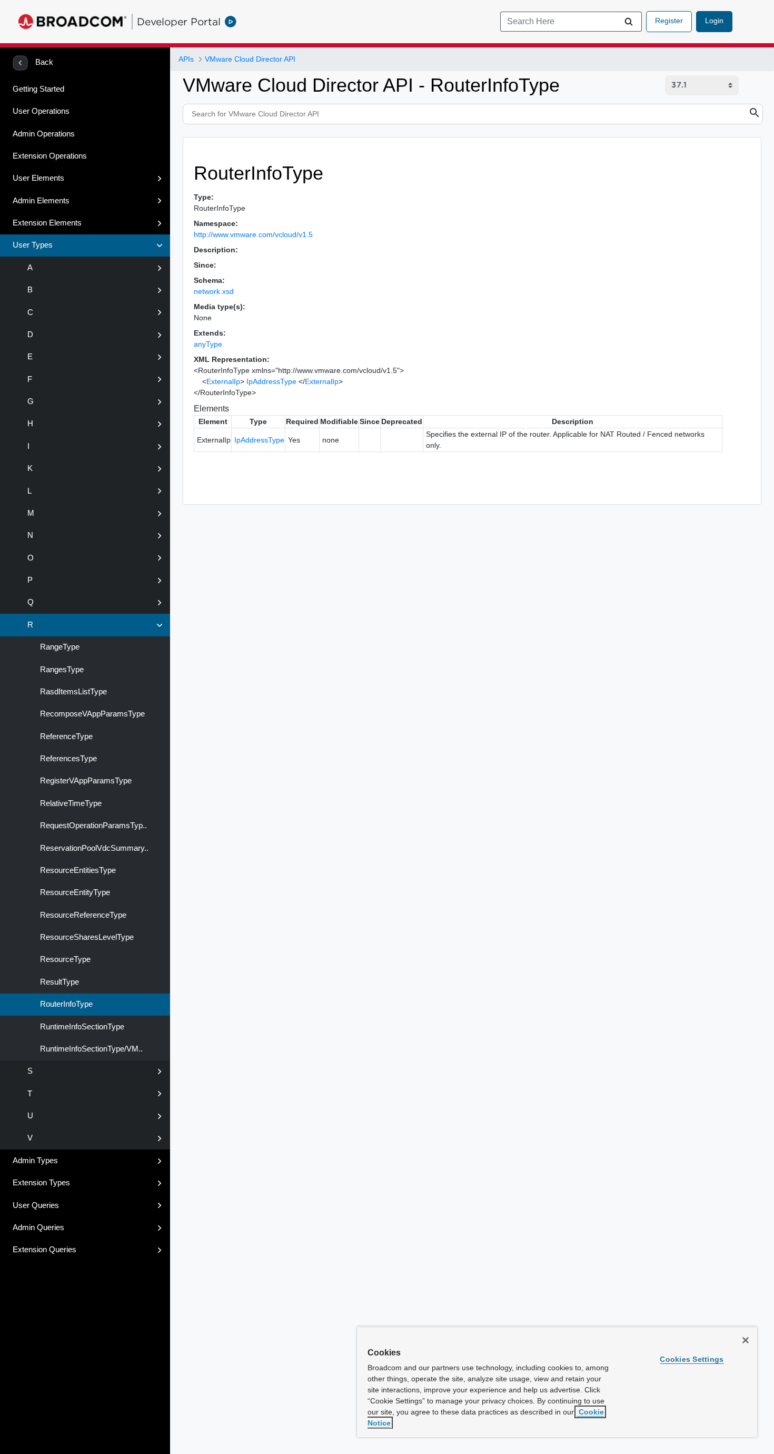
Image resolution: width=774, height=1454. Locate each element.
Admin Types (35, 1160)
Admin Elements (41, 201)
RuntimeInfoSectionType (81, 1027)
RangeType (59, 647)
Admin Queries (38, 1227)
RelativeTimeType (70, 803)
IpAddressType (271, 381)
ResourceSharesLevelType (86, 937)
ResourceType (64, 959)
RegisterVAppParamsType (85, 781)
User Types (33, 245)
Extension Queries (44, 1249)
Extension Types (41, 1182)
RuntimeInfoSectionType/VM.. (90, 1049)
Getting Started (38, 89)
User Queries (36, 1205)
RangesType (61, 669)
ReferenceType (65, 736)
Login (714, 20)
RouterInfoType (65, 1004)
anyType (208, 344)
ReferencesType (67, 758)
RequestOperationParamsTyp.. (92, 825)
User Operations (41, 111)
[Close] (745, 1340)
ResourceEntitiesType (77, 870)
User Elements (38, 178)
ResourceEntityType (74, 892)
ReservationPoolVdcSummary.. (93, 848)
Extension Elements (47, 223)
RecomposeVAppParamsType (91, 714)
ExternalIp (223, 381)
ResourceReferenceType (82, 915)
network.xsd (214, 291)
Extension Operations (50, 156)
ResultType (58, 982)
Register (669, 20)
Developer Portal (179, 21)
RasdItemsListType (72, 691)
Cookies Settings (691, 1359)
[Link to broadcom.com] (72, 22)
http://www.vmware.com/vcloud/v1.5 (253, 234)
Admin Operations (44, 134)
